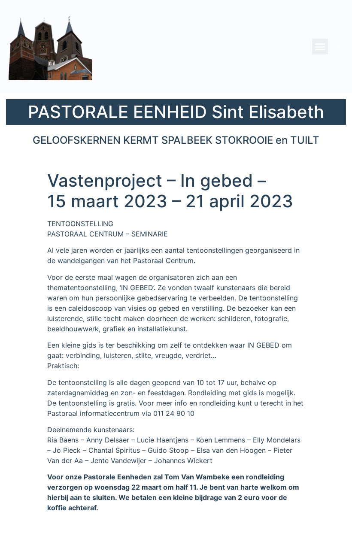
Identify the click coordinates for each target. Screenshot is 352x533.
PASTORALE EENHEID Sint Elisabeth (176, 111)
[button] (320, 47)
